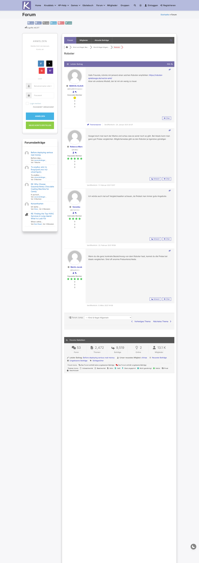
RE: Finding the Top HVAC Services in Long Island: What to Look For (42, 216)
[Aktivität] (76, 92)
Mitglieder (112, 5)
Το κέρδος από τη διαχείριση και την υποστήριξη (39, 169)
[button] (135, 5)
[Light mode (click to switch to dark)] (140, 5)
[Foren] (67, 47)
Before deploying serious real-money (99, 358)
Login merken (35, 103)
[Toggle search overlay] (135, 5)
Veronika (76, 207)
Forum (99, 5)
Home (38, 5)
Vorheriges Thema (142, 321)
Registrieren (169, 5)
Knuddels (48, 5)
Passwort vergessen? (43, 107)
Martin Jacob (76, 267)
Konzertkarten (37, 203)
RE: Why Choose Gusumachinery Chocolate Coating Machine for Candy (42, 188)
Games (74, 5)
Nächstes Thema (161, 321)
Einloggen (153, 5)
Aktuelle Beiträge (102, 40)
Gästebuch (87, 5)
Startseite (165, 14)
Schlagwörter (98, 360)
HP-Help (62, 5)
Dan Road (38, 224)
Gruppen (125, 5)
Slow (36, 209)
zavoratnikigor (39, 160)
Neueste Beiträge (159, 358)
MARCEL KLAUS (76, 86)
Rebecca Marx (76, 147)
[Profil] (73, 92)
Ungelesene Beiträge (78, 360)
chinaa (144, 358)
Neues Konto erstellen (40, 125)
